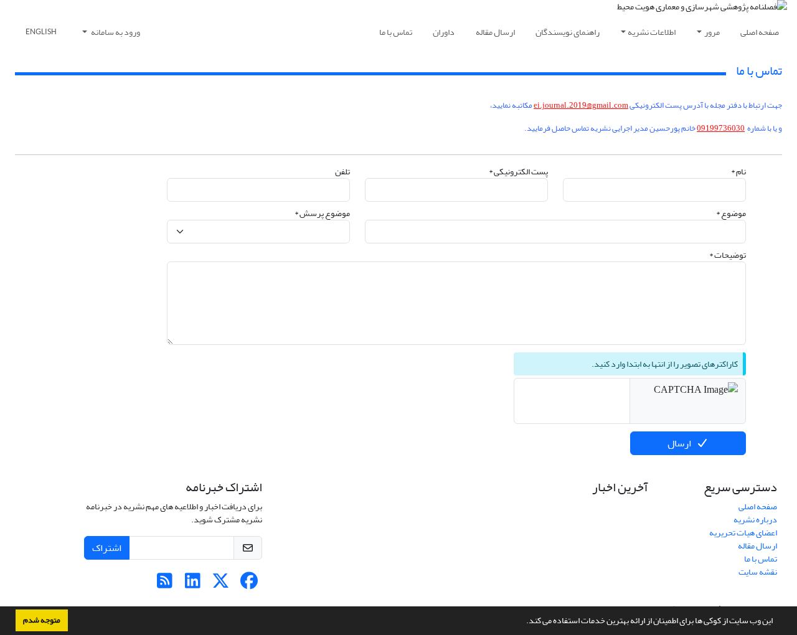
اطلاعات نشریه (652, 32)
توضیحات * (727, 254)
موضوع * (731, 213)
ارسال (679, 443)
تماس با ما (395, 32)
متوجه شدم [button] (41, 620)
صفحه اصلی (759, 32)
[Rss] (164, 584)
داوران (444, 32)
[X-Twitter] (220, 584)
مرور (712, 32)
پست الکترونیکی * (518, 171)
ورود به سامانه (115, 32)
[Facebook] (248, 584)
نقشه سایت (757, 571)
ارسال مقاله (495, 32)
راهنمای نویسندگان (567, 32)
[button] (523, 622)
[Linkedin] (192, 584)
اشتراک (106, 548)
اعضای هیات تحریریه (743, 532)
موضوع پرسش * (322, 213)
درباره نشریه (755, 519)
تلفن (342, 171)
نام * (738, 171)
